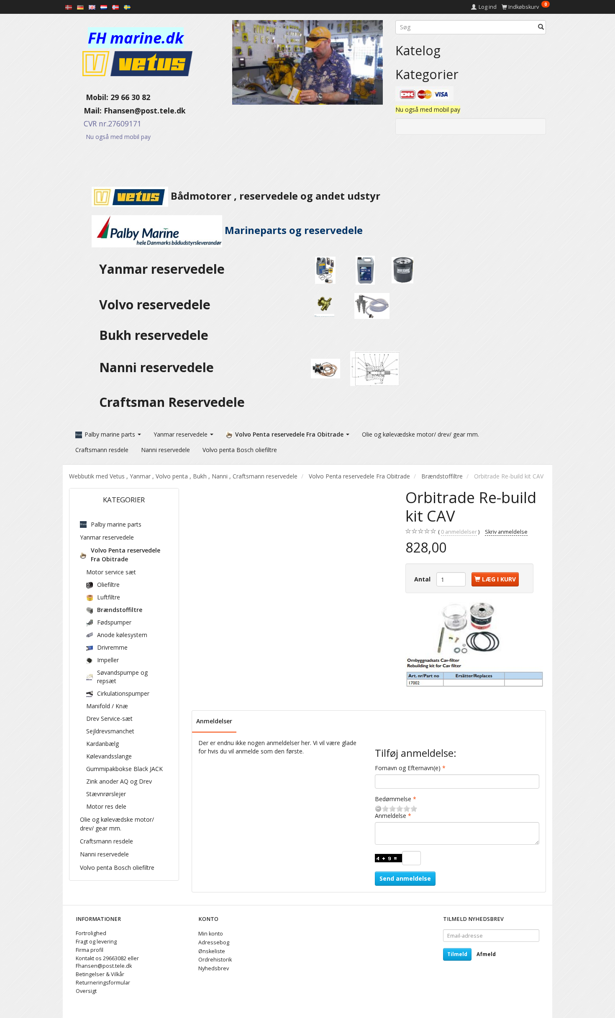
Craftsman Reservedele (172, 402)
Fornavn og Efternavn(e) (408, 768)
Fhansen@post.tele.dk (145, 110)
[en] (92, 6)
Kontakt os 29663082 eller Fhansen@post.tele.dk (107, 962)
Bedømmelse (393, 799)
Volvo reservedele (158, 304)
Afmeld (486, 954)
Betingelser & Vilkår (100, 974)
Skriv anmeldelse (506, 531)
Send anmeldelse (405, 878)
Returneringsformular (103, 982)
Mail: (86, 110)
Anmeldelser (214, 721)
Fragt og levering (96, 941)
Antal (423, 579)
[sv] (127, 6)
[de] (80, 6)
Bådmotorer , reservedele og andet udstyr (274, 196)
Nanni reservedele (158, 367)
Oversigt (86, 991)
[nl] (104, 6)
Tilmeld (457, 954)
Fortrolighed (91, 933)
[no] (115, 6)
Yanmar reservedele (162, 269)
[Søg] (541, 27)
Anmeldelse (390, 816)
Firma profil (89, 950)
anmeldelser (459, 531)
